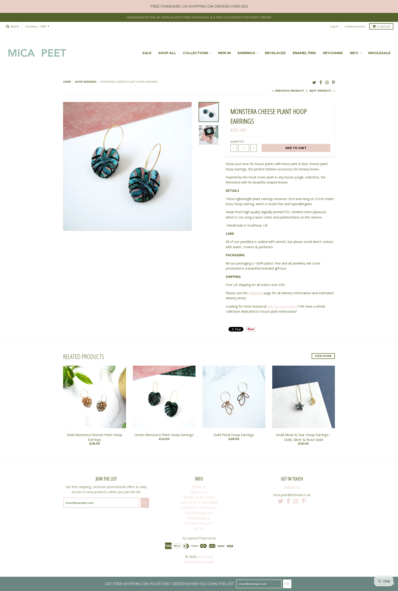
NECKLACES (275, 53)
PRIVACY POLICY (198, 523)
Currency (31, 26)
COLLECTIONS (195, 53)
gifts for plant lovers (282, 306)
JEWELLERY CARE (199, 497)
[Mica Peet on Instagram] (327, 82)
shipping (256, 293)
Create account (355, 26)
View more (323, 356)
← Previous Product (288, 90)
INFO (354, 53)
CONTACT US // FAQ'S (199, 508)
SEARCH (199, 487)
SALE (146, 53)
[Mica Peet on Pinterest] (333, 82)
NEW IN (224, 53)
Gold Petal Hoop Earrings (234, 434)
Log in (334, 26)
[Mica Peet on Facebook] (320, 82)
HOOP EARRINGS (86, 81)
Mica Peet (205, 556)
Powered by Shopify (199, 562)
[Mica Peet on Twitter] (314, 82)
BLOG (199, 529)
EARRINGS (246, 53)
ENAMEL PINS (304, 53)
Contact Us (292, 487)
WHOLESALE (379, 53)
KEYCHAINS (333, 53)
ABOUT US (199, 492)
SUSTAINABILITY (199, 513)
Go (287, 583)
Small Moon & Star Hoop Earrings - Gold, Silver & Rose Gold (303, 437)
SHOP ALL (167, 53)
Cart (383, 26)
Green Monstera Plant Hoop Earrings (164, 434)
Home (67, 81)
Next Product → (322, 90)
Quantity (237, 141)
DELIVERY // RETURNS (199, 503)
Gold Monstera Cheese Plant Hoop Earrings (94, 437)
